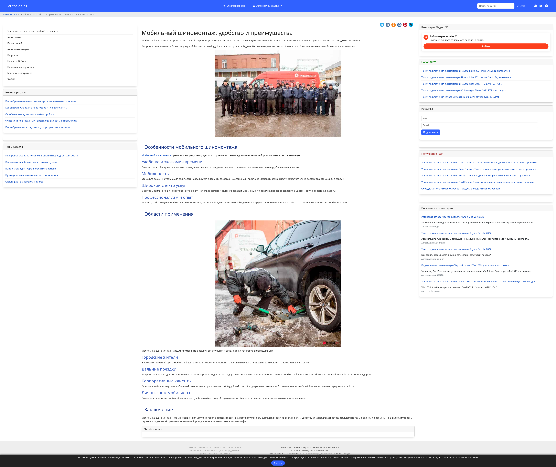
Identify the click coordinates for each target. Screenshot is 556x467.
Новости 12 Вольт (17, 61)
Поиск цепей (14, 43)
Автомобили (205, 447)
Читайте (213, 453)
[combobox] (495, 6)
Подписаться (430, 132)
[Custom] (546, 6)
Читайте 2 (225, 453)
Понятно (278, 463)
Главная (192, 447)
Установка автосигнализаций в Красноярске (32, 31)
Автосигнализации (18, 49)
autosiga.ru (17, 6)
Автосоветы (14, 37)
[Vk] (535, 6)
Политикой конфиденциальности (318, 453)
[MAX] (540, 5)
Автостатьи (219, 447)
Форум (11, 79)
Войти (486, 46)
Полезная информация (20, 67)
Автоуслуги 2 (210, 450)
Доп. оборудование (229, 450)
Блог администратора (19, 73)
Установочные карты (267, 6)
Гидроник (12, 55)
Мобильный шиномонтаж (156, 155)
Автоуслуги (195, 450)
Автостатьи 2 (234, 447)
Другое (202, 453)
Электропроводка (235, 6)
